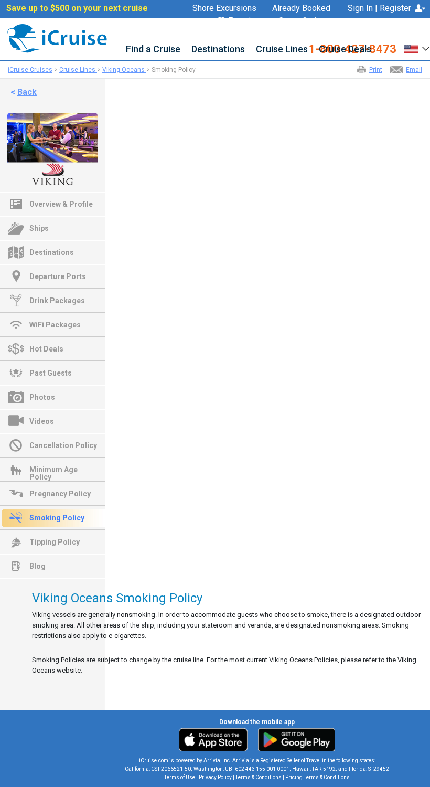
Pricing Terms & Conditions (317, 777)
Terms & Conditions (258, 777)
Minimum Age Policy (53, 470)
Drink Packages (57, 300)
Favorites (245, 21)
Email (414, 69)
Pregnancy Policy (60, 494)
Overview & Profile (61, 204)
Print (375, 69)
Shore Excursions (224, 8)
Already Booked (301, 8)
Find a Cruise (153, 50)
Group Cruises (304, 21)
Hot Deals (46, 349)
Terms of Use (179, 777)
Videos (41, 421)
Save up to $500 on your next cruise (77, 8)
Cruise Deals (345, 50)
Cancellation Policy (63, 445)
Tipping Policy (54, 542)
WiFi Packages (55, 325)
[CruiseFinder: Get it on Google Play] (294, 739)
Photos (42, 397)
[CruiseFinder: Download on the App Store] (216, 739)
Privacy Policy (215, 777)
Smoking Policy (56, 518)
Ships (39, 228)
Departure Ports (57, 276)
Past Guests (50, 373)
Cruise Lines (282, 50)
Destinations (218, 50)
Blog (37, 566)
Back (27, 92)
